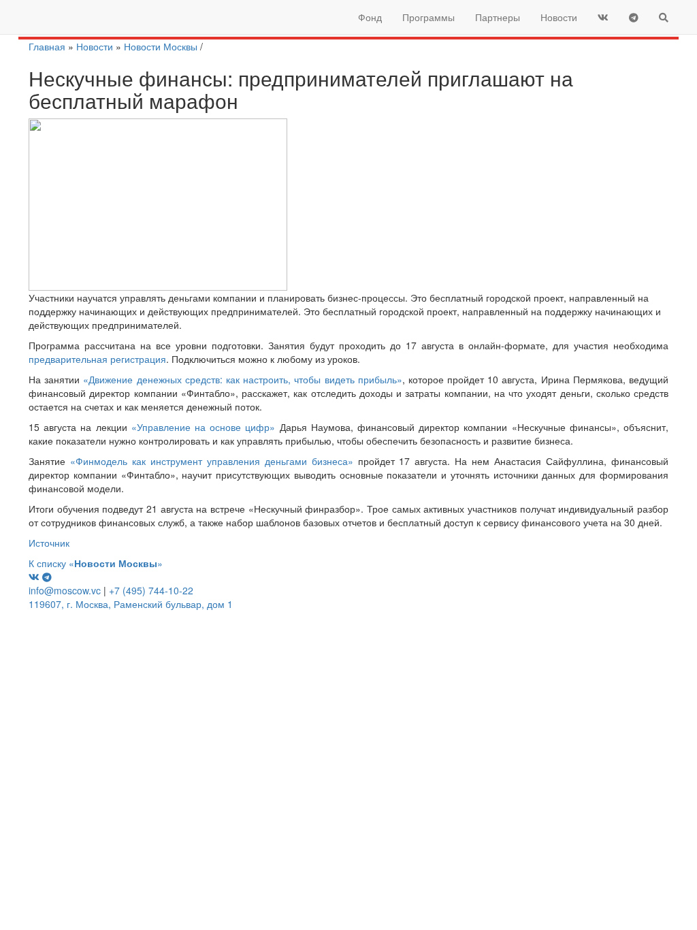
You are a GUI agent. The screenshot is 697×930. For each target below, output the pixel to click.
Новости (558, 17)
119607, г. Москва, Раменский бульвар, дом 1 (131, 604)
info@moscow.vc (65, 590)
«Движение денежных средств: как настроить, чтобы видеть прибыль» (242, 379)
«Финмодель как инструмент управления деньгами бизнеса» (211, 461)
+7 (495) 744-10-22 (151, 590)
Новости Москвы (160, 46)
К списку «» (96, 563)
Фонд (370, 17)
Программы (428, 17)
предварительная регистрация (97, 359)
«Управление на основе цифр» (203, 427)
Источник (49, 542)
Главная (47, 46)
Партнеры (497, 17)
